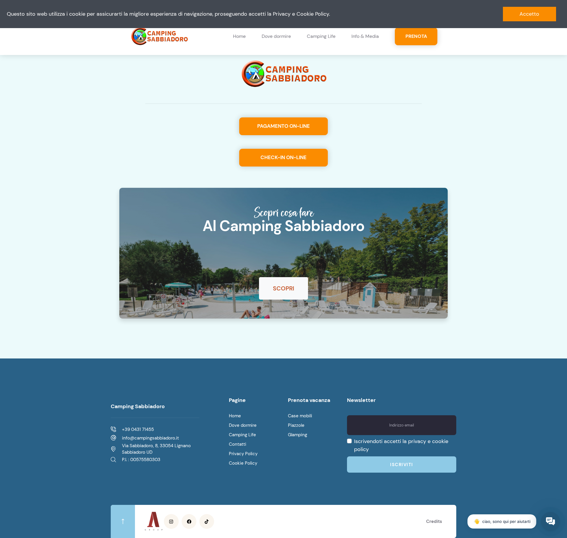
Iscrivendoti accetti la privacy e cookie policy (401, 445)
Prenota (416, 36)
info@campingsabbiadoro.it (150, 438)
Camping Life (321, 36)
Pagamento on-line (283, 126)
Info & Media (365, 36)
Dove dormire (276, 36)
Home (239, 36)
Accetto (529, 13)
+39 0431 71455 (138, 429)
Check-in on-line (283, 157)
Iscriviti (401, 465)
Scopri (283, 288)
